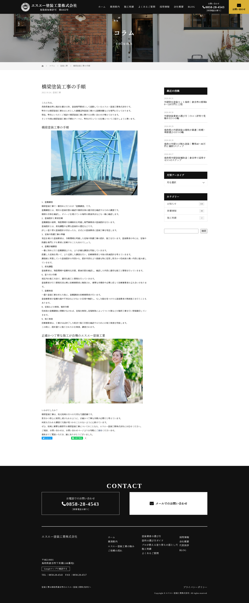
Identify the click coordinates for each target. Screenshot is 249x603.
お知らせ (185, 204)
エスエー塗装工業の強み (121, 546)
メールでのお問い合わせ (171, 503)
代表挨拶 (184, 545)
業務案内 (115, 7)
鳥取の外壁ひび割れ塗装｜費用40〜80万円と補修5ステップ (185, 145)
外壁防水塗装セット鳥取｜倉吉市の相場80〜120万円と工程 (185, 103)
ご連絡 (99, 430)
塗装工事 (64, 66)
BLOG (191, 7)
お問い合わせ (238, 9)
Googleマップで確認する (55, 569)
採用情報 (164, 7)
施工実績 (129, 7)
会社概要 (179, 7)
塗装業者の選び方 (151, 536)
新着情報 (185, 211)
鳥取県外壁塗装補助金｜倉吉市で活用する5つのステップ (185, 159)
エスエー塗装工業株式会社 (59, 536)
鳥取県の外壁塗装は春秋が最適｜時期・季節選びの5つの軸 (185, 131)
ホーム (102, 7)
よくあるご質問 (146, 7)
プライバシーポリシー (195, 587)
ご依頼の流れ (115, 551)
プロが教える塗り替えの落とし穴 (160, 545)
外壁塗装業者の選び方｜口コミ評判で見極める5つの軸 (185, 117)
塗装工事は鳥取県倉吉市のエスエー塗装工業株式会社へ (66, 587)
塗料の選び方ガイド (152, 541)
